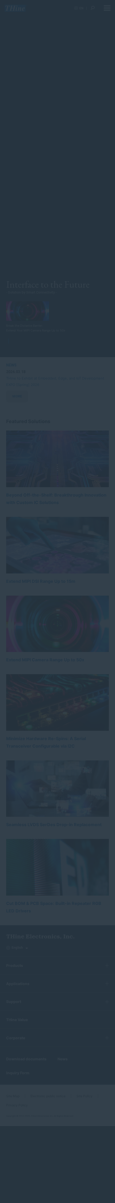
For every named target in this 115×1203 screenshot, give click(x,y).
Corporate (15, 1038)
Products (14, 965)
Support (13, 1001)
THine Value (17, 1019)
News (62, 1059)
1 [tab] (9, 341)
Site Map (13, 1096)
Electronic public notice (48, 1096)
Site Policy (84, 1096)
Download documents (26, 1059)
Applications (17, 983)
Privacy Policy (17, 1105)
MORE (17, 396)
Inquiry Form (17, 1073)
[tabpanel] (38, 317)
